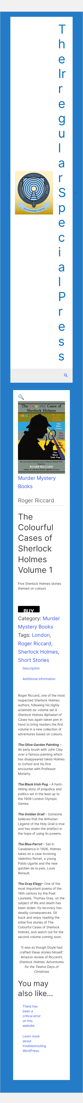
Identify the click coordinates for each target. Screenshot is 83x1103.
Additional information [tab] (39, 679)
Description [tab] (31, 668)
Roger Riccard (34, 643)
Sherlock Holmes (38, 652)
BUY (29, 610)
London (41, 635)
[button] (21, 397)
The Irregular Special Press (62, 192)
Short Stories (33, 660)
